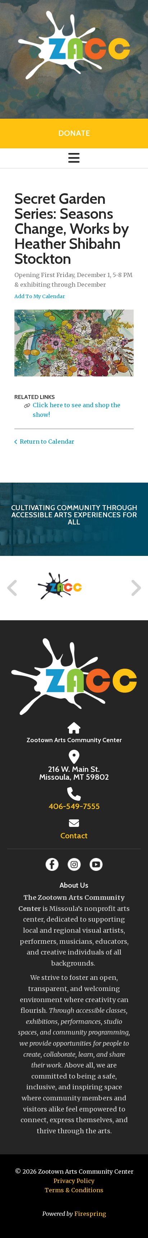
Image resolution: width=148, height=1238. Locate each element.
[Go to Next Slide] (135, 588)
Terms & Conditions (74, 1190)
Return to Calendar (47, 441)
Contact (74, 835)
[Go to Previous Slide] (12, 588)
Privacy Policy (74, 1180)
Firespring (90, 1213)
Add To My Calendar (39, 296)
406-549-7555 (74, 806)
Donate (74, 133)
